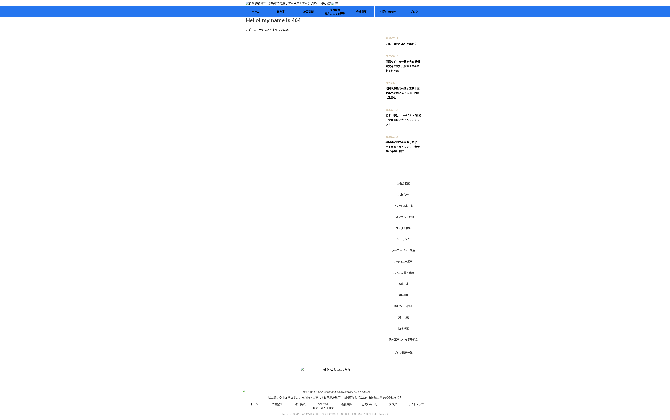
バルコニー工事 (403, 261)
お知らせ (403, 194)
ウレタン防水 (403, 228)
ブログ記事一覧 (403, 352)
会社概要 (361, 11)
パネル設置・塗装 (403, 272)
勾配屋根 (403, 294)
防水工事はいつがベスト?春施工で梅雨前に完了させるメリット (403, 120)
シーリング (403, 239)
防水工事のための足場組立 (401, 43)
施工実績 (308, 11)
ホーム (256, 11)
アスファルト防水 (403, 216)
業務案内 (282, 11)
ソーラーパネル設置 (403, 250)
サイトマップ (416, 404)
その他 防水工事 (403, 205)
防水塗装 (403, 328)
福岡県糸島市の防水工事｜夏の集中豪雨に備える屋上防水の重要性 (403, 93)
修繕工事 (403, 283)
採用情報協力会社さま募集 (335, 11)
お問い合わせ (388, 11)
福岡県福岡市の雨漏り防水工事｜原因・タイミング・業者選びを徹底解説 (403, 147)
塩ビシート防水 (403, 306)
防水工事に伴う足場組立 (403, 339)
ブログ (414, 11)
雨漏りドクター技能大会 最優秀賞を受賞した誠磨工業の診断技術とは (403, 66)
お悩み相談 (403, 183)
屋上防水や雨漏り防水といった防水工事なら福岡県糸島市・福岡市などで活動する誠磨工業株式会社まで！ (335, 397)
